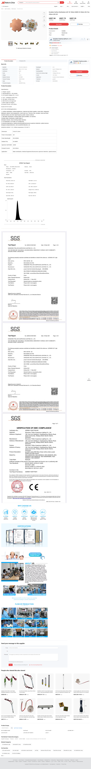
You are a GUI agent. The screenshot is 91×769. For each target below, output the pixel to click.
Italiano (39, 761)
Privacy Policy (64, 764)
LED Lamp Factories (6, 750)
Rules (89, 6)
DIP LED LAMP (48, 730)
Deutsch (43, 761)
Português (25, 761)
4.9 (74, 63)
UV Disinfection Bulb (27, 744)
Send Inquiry (59, 24)
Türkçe (70, 761)
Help (68, 6)
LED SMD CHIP (70, 730)
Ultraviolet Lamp (20, 8)
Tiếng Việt (74, 761)
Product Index (67, 760)
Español (20, 761)
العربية (52, 761)
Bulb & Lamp (14, 8)
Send (11, 664)
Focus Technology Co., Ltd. (37, 764)
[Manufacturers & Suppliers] (8, 2)
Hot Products (15, 760)
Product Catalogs (18, 728)
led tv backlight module (5, 730)
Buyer (61, 6)
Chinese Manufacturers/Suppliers (30, 760)
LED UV (47, 732)
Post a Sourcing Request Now (35, 664)
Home (2, 8)
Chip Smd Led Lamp (57, 750)
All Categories (5, 6)
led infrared (25, 730)
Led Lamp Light (16, 750)
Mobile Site (72, 760)
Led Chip (36, 750)
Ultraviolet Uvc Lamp (68, 750)
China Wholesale (40, 760)
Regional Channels (60, 760)
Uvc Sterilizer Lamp (6, 753)
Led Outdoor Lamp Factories (26, 750)
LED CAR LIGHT (4, 732)
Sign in (88, 3)
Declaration (58, 764)
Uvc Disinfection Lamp (78, 750)
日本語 (59, 761)
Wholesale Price (47, 760)
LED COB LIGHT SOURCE (28, 732)
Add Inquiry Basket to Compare (24, 48)
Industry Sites (53, 760)
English (16, 761)
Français (29, 761)
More (2, 755)
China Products (21, 760)
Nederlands (48, 761)
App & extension (75, 6)
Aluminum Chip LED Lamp (46, 750)
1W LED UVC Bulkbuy (16, 753)
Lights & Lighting (7, 8)
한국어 (55, 761)
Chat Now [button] (80, 24)
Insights (76, 760)
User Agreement (52, 764)
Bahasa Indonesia (80, 761)
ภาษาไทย (65, 761)
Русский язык (34, 761)
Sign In (51, 55)
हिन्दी (62, 761)
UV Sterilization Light (6, 744)
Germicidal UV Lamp (17, 744)
